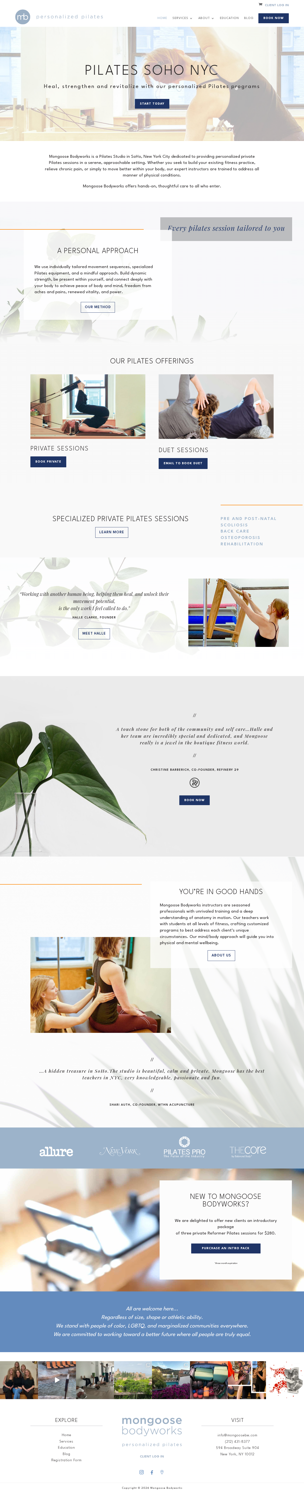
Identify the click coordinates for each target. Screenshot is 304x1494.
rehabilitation (242, 544)
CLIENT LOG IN (277, 5)
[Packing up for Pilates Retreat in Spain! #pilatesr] (209, 1380)
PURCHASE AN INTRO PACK (226, 1248)
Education (229, 18)
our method (98, 307)
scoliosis (234, 525)
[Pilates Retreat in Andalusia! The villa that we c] (171, 1380)
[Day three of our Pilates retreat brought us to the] (133, 1380)
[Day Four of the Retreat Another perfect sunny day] (95, 1380)
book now (194, 800)
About (204, 18)
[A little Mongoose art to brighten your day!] (285, 1380)
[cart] (260, 5)
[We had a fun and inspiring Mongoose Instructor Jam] (247, 1380)
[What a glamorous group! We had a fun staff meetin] (19, 1380)
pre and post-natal (249, 519)
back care (235, 531)
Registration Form (66, 1460)
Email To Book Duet (183, 463)
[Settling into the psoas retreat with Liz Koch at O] (57, 1380)
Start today (152, 103)
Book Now (273, 18)
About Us (221, 955)
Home (162, 18)
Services (180, 18)
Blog (249, 18)
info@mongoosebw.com (237, 1435)
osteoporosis (241, 538)
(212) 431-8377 (237, 1442)
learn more (111, 532)
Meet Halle (94, 634)
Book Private (48, 461)
